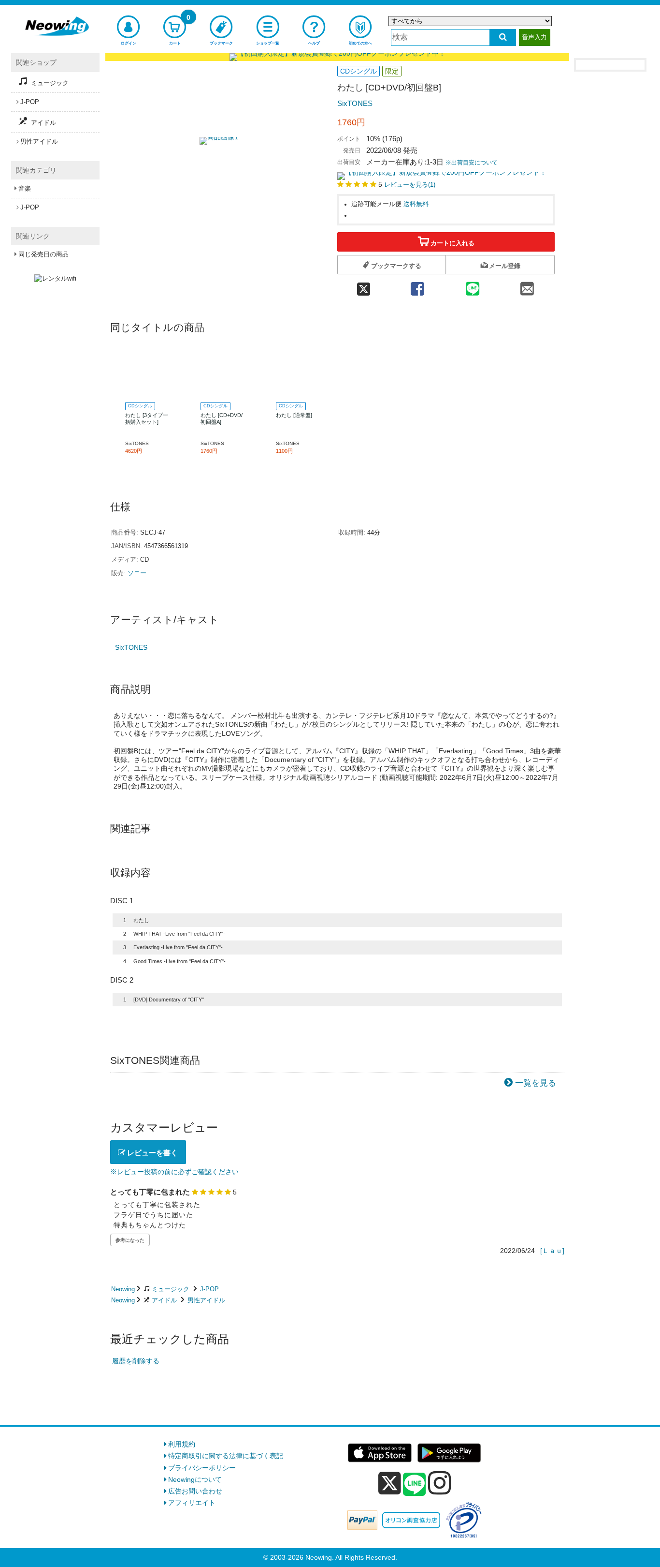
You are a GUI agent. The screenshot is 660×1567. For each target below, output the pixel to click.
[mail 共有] (527, 286)
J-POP (209, 1289)
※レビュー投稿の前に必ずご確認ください (174, 1172)
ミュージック (170, 1289)
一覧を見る (535, 1083)
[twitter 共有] (363, 286)
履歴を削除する (135, 1361)
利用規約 (181, 1444)
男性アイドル (206, 1300)
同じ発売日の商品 (43, 254)
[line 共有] (472, 286)
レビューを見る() (409, 184)
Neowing (123, 1289)
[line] (414, 1484)
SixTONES (355, 103)
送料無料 (416, 204)
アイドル (164, 1300)
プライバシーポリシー (202, 1468)
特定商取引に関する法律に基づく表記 (225, 1456)
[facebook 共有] (417, 286)
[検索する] (502, 37)
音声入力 (534, 37)
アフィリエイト (191, 1503)
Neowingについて (195, 1479)
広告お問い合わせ (195, 1491)
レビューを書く (151, 1153)
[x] (389, 1483)
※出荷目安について (471, 162)
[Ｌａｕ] (552, 1250)
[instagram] (439, 1482)
